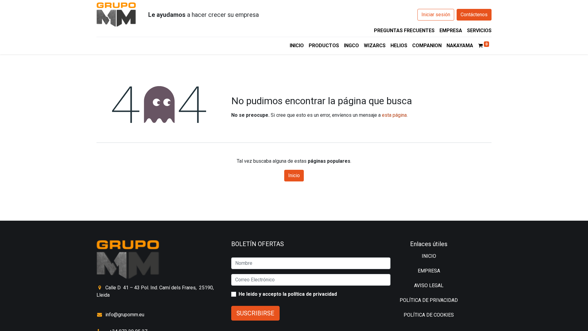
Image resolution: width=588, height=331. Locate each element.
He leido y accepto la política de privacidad (288, 294)
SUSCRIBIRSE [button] (255, 313)
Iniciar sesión (435, 14)
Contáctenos (474, 14)
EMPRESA (450, 30)
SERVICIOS (479, 30)
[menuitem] (296, 46)
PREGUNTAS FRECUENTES (404, 30)
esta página (394, 115)
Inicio (294, 175)
